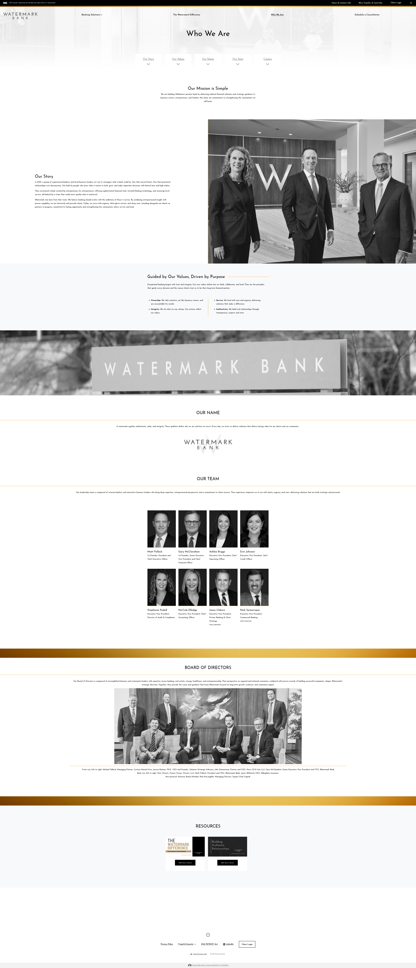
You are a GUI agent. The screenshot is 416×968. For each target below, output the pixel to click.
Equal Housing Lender (198, 954)
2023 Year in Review (227, 863)
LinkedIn (228, 944)
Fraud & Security (185, 944)
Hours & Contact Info (341, 3)
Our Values (178, 59)
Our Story (148, 59)
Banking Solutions (91, 15)
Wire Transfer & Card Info (370, 3)
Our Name (208, 59)
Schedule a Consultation (367, 15)
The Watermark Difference (186, 15)
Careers (267, 59)
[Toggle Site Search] (411, 3)
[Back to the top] (208, 935)
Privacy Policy (167, 944)
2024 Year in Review (185, 863)
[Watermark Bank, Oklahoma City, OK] (20, 15)
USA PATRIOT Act (209, 944)
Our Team (237, 59)
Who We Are (277, 15)
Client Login (396, 3)
